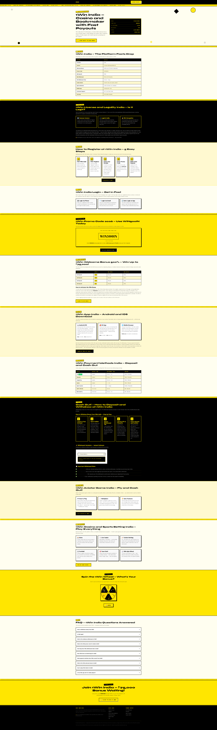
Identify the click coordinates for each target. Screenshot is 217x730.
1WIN (77, 2)
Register (110, 711)
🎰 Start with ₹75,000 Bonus (86, 40)
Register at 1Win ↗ (108, 180)
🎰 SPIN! (108, 605)
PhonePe (127, 711)
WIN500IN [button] (108, 236)
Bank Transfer (128, 713)
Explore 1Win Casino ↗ (83, 564)
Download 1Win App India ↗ (84, 351)
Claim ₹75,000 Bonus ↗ (83, 301)
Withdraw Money (111, 714)
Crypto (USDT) (128, 714)
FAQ (109, 718)
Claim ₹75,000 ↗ (136, 2)
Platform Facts (111, 709)
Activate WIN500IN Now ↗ (108, 250)
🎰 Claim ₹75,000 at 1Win (108, 699)
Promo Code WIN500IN (113, 713)
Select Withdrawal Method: (84, 451)
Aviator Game (111, 716)
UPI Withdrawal (129, 709)
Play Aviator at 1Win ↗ (83, 513)
